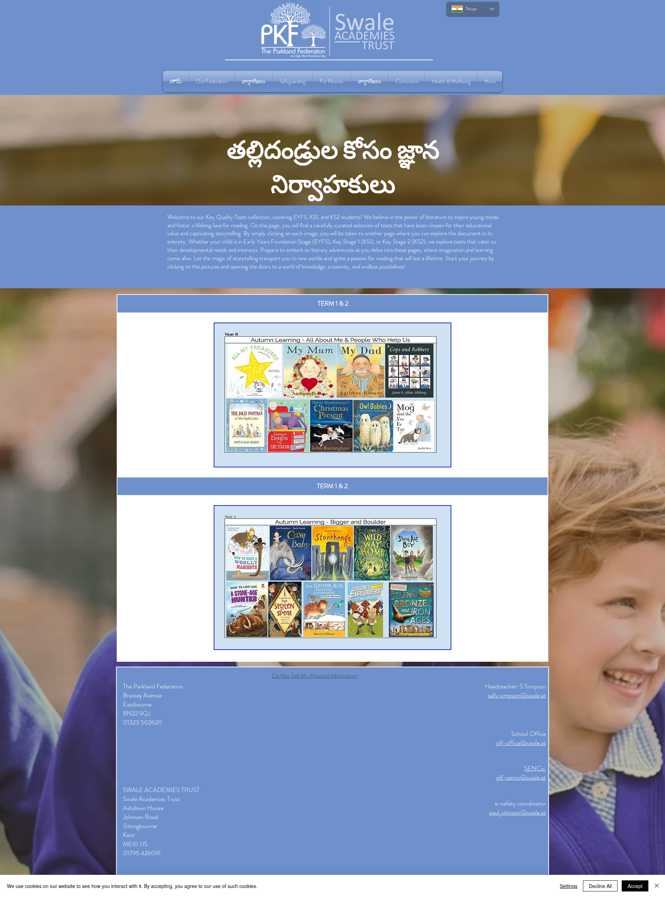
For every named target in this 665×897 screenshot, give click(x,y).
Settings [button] (568, 885)
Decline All (600, 885)
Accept (635, 885)
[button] (211, 81)
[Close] (657, 885)
